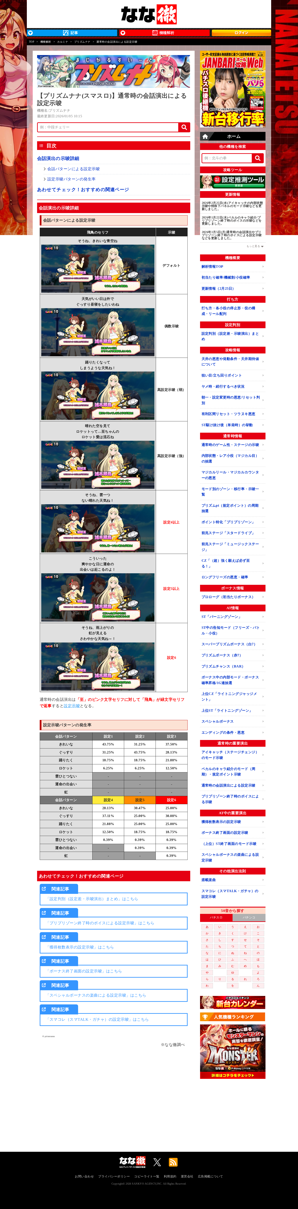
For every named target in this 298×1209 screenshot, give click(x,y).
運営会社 (187, 1176)
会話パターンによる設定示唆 (73, 169)
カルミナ (62, 41)
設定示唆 (72, 706)
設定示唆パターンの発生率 (71, 179)
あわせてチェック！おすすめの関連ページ (83, 189)
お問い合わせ (84, 1176)
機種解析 (45, 41)
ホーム (234, 136)
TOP (31, 41)
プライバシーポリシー (114, 1176)
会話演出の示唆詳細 (58, 158)
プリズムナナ (82, 41)
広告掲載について (210, 1176)
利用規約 (170, 1176)
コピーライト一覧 (146, 1176)
